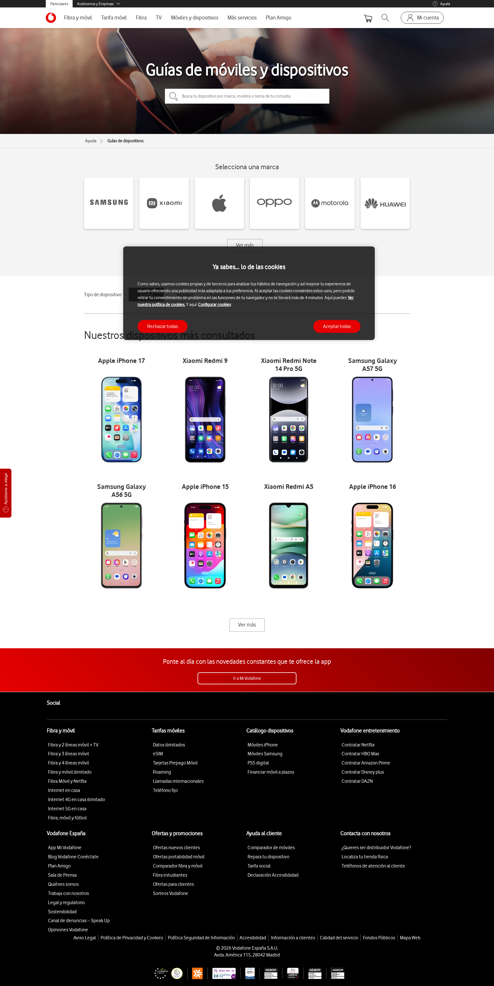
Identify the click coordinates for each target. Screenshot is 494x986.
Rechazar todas (162, 326)
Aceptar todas (337, 326)
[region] (249, 293)
